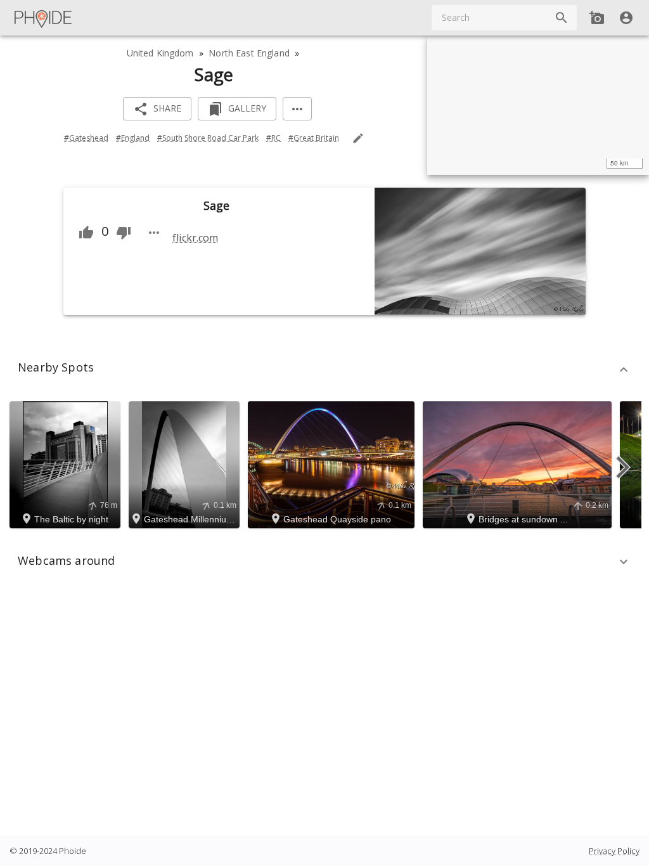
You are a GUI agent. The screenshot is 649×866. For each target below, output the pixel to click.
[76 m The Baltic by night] (67, 463)
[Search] (561, 17)
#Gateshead (86, 137)
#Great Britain (313, 137)
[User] (626, 17)
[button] (324, 370)
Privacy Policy (614, 850)
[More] (297, 108)
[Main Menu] (43, 17)
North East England (249, 53)
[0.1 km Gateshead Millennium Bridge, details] (186, 463)
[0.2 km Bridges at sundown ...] (519, 463)
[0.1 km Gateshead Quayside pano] (333, 463)
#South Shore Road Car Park (208, 137)
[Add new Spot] (597, 18)
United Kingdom (160, 53)
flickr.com (194, 238)
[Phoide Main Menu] (43, 17)
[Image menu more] (154, 232)
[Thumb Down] (123, 232)
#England (133, 137)
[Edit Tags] (358, 138)
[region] (538, 105)
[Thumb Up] (86, 232)
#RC (273, 137)
